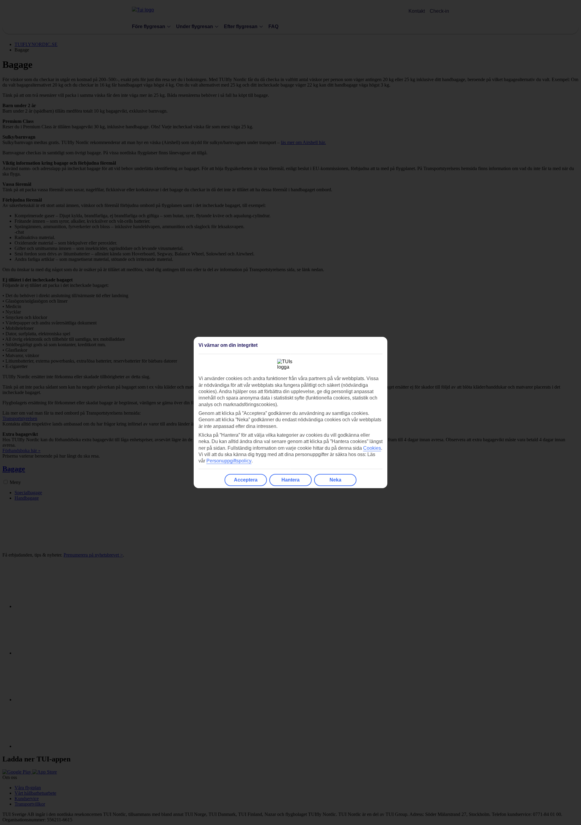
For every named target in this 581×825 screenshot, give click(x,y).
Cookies (372, 448)
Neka (335, 479)
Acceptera (246, 479)
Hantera (290, 479)
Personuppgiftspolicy (228, 460)
